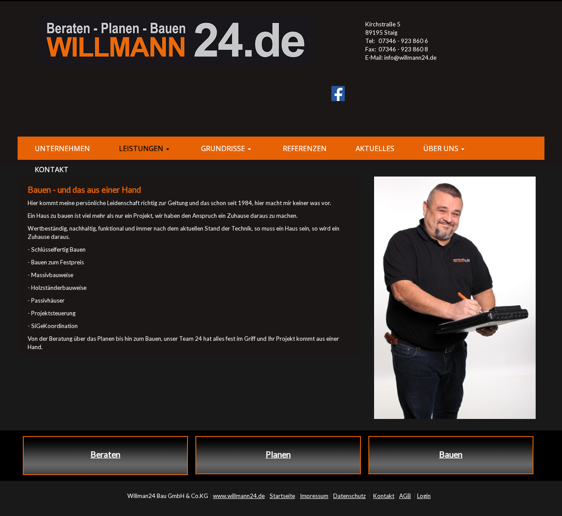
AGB (405, 495)
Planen (278, 454)
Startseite (282, 495)
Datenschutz (349, 495)
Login (424, 495)
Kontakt (383, 495)
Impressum (314, 495)
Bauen (450, 454)
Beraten (105, 454)
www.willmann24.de (239, 495)
